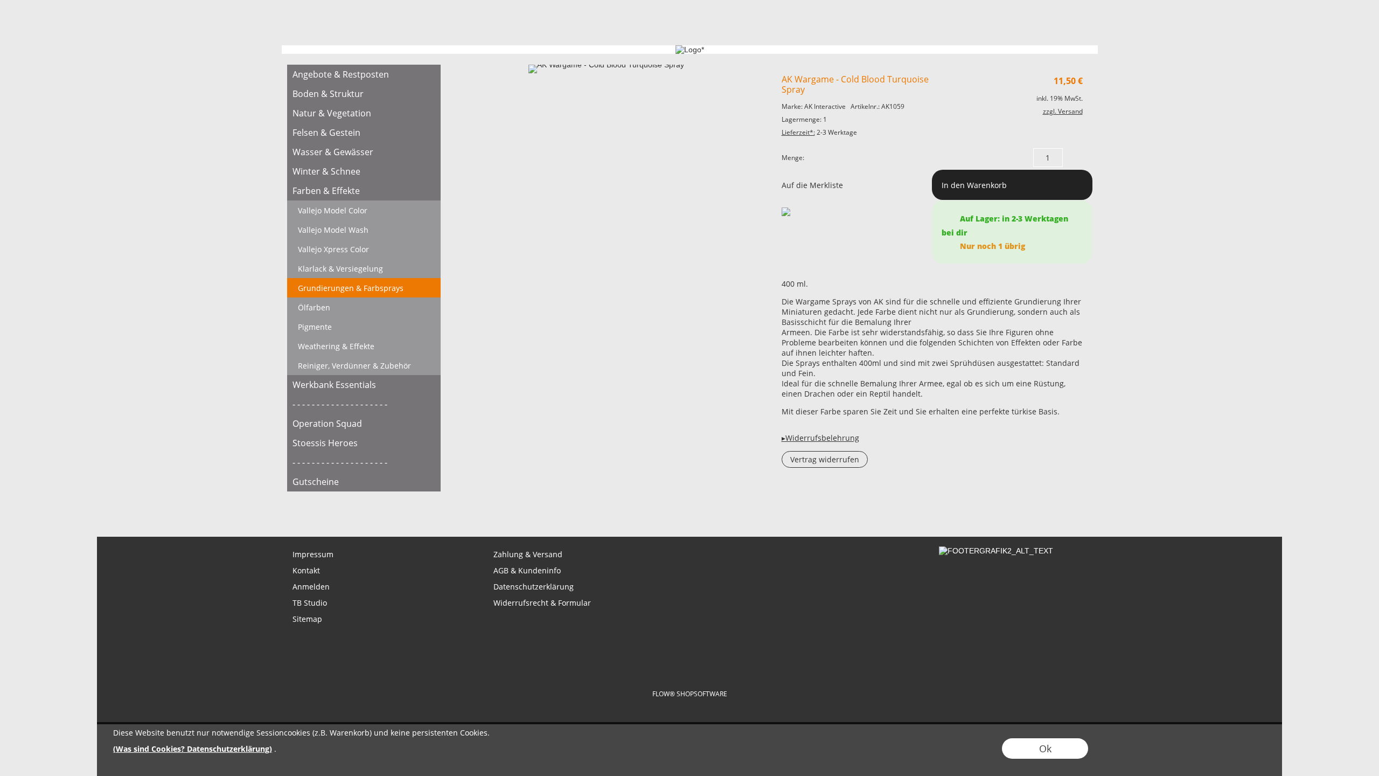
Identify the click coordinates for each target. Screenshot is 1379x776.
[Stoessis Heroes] (364, 443)
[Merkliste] (1040, 25)
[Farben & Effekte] (364, 190)
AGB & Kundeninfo (527, 570)
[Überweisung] (731, 644)
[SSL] (646, 644)
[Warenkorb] (1059, 25)
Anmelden (311, 586)
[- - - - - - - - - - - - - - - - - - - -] (364, 404)
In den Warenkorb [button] (974, 185)
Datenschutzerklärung (533, 586)
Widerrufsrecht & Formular (542, 603)
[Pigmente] (364, 326)
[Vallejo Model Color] (364, 210)
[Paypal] (773, 644)
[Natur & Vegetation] (364, 113)
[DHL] (604, 644)
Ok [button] (1045, 748)
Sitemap (307, 619)
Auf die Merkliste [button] (812, 185)
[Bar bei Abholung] (688, 644)
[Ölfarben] (364, 307)
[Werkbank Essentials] (364, 384)
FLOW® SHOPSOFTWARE (689, 693)
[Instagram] (382, 507)
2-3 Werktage (819, 132)
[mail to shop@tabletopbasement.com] (295, 507)
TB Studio (309, 603)
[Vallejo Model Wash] (364, 229)
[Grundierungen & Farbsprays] (364, 287)
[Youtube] (411, 507)
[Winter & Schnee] (364, 171)
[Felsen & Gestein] (364, 132)
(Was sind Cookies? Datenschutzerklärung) (192, 749)
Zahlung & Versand (527, 554)
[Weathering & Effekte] (364, 346)
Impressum (312, 554)
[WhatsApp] (324, 507)
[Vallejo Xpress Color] (364, 249)
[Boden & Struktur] (364, 93)
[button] (344, 25)
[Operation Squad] (364, 423)
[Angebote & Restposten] (364, 74)
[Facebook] (353, 507)
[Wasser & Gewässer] (364, 152)
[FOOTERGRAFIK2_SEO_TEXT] (996, 550)
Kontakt (306, 570)
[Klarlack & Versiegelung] (364, 268)
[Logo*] (304, 16)
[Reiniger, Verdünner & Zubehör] (364, 365)
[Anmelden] (1020, 25)
